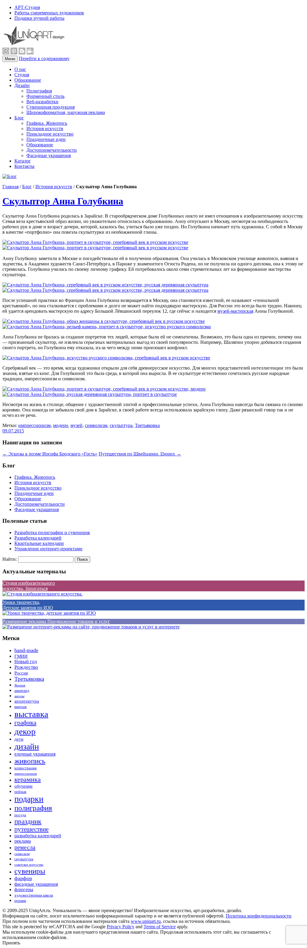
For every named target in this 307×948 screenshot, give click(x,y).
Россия (21, 673)
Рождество (26, 667)
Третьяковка (147, 425)
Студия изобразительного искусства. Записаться (28, 586)
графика (25, 722)
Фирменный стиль (45, 96)
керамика (27, 779)
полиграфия (33, 808)
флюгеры (23, 889)
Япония (19, 685)
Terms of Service (160, 926)
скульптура (121, 425)
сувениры (29, 871)
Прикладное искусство (49, 133)
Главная (10, 186)
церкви (20, 901)
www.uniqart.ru (146, 921)
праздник (27, 821)
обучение (23, 786)
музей (76, 425)
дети (18, 739)
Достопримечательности (51, 150)
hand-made (26, 650)
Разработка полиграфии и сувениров (52, 532)
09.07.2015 (13, 430)
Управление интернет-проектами (48, 548)
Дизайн (22, 85)
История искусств (44, 128)
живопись (29, 761)
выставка (31, 714)
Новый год (25, 661)
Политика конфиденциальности (258, 915)
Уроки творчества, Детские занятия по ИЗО (27, 605)
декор (25, 731)
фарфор (23, 878)
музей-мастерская (235, 311)
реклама (22, 841)
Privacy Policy (120, 926)
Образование (27, 80)
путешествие (31, 829)
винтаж (20, 707)
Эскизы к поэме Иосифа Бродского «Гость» (49, 453)
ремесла (24, 847)
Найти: (9, 559)
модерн (60, 425)
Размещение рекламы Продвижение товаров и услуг (56, 621)
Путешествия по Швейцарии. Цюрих (140, 453)
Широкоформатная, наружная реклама (65, 112)
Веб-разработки (42, 101)
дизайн (26, 746)
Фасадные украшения (48, 155)
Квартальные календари (39, 543)
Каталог (22, 160)
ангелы (19, 696)
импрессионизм (34, 425)
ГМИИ (21, 656)
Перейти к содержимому (44, 58)
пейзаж (20, 792)
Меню (10, 59)
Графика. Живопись (46, 123)
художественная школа (33, 895)
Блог (19, 117)
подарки (28, 798)
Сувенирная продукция (50, 107)
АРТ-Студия (27, 7)
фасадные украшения (36, 884)
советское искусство (28, 864)
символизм (96, 425)
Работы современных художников (49, 12)
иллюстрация (25, 768)
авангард (21, 691)
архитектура (26, 701)
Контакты (24, 166)
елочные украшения (34, 753)
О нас (20, 69)
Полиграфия (39, 90)
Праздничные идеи (46, 139)
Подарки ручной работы (39, 18)
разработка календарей (37, 835)
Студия (21, 74)
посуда (20, 815)
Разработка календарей (37, 537)
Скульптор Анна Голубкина (62, 201)
